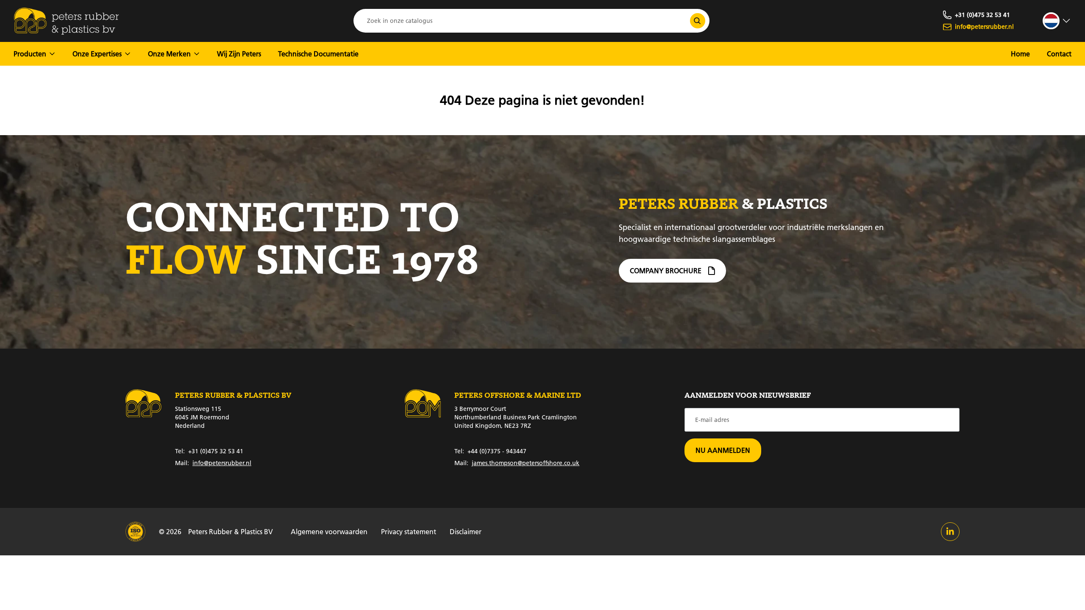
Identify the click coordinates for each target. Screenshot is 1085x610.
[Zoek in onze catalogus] (697, 20)
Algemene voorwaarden (329, 531)
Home (1020, 53)
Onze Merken (169, 53)
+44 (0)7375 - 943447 (490, 451)
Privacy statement (408, 531)
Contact (1059, 53)
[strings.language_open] (1057, 20)
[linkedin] (950, 531)
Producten (30, 53)
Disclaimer (465, 531)
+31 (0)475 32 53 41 (209, 451)
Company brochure (665, 270)
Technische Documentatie (318, 53)
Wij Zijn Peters (239, 53)
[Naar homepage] (67, 21)
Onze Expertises (97, 53)
